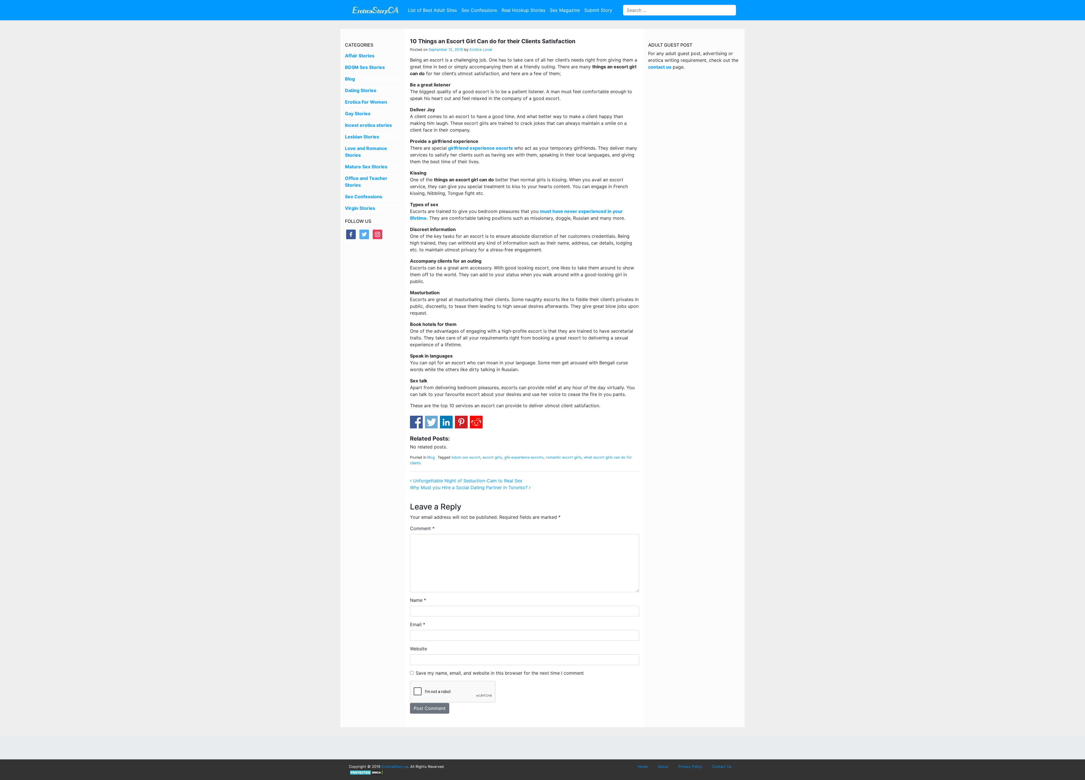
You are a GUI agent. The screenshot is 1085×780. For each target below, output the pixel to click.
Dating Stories (360, 90)
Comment (422, 528)
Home (643, 766)
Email (417, 624)
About (663, 766)
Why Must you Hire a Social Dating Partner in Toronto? (469, 487)
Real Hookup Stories (523, 10)
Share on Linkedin (446, 422)
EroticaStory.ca (394, 766)
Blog (350, 79)
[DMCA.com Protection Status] (366, 772)
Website (418, 649)
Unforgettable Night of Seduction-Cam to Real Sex (467, 480)
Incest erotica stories (368, 125)
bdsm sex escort (466, 457)
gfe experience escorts (524, 457)
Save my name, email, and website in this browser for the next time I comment (500, 673)
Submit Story (598, 10)
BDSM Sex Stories (365, 67)
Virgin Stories (360, 208)
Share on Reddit (476, 422)
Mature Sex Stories (366, 166)
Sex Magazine (565, 10)
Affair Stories (359, 55)
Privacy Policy (690, 766)
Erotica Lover (480, 49)
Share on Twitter (431, 422)
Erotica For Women (366, 102)
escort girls (492, 457)
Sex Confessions (479, 10)
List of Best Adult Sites (432, 10)
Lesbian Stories (362, 137)
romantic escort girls (563, 457)
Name (418, 600)
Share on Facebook (416, 422)
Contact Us (722, 766)
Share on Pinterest (461, 422)
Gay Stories (357, 113)
